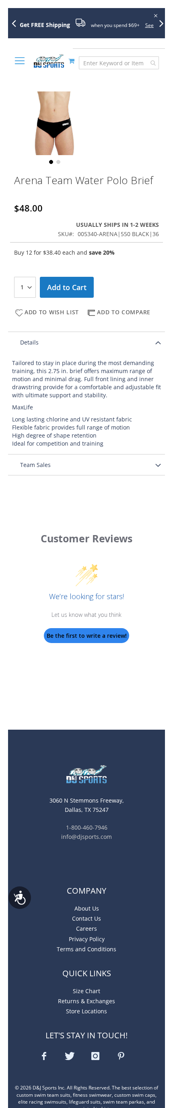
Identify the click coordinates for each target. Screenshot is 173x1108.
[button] (50, 161)
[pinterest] (121, 1056)
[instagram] (95, 1056)
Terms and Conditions (86, 949)
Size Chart (86, 991)
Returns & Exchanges (86, 1001)
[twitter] (70, 1056)
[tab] (86, 342)
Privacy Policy (87, 939)
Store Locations (86, 1011)
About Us (86, 908)
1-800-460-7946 (86, 827)
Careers (86, 928)
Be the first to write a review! (87, 635)
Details (29, 342)
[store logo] (49, 61)
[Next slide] (164, 23)
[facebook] (44, 1056)
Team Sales (35, 465)
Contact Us (86, 918)
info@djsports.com (86, 836)
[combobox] (119, 62)
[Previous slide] (17, 23)
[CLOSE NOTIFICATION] (155, 15)
